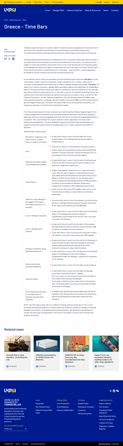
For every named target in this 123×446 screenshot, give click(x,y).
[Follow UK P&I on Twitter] (110, 391)
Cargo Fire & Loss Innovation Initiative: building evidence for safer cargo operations (104, 358)
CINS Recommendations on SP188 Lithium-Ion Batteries (46, 357)
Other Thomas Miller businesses (13, 426)
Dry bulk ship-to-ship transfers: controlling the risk (16, 357)
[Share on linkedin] (13, 59)
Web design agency (105, 444)
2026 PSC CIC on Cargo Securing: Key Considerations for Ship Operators (75, 358)
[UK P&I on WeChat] (117, 391)
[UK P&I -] (10, 10)
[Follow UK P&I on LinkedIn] (114, 391)
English (106, 2)
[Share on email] (5, 59)
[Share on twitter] (9, 59)
